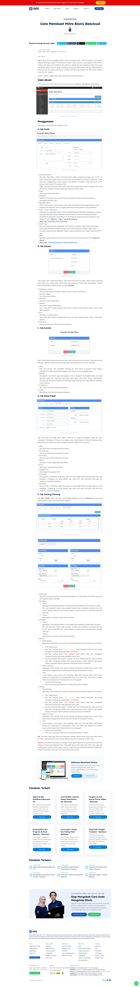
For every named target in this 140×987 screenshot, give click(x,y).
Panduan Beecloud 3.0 (84, 951)
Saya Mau (100, 2)
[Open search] (110, 8)
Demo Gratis (99, 8)
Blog (80, 946)
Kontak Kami (98, 951)
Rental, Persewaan (67, 955)
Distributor (48, 946)
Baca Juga (42, 817)
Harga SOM (32, 953)
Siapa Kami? (98, 946)
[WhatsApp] (136, 983)
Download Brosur (35, 957)
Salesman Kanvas (50, 948)
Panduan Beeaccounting (85, 948)
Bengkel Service (66, 948)
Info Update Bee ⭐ (84, 960)
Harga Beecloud (33, 948)
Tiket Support (98, 953)
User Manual (82, 955)
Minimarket (65, 951)
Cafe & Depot (49, 953)
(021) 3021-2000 (54, 968)
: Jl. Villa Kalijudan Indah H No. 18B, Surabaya (84, 968)
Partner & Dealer (99, 955)
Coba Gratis (77, 776)
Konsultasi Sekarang (79, 914)
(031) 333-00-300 (64, 968)
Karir (96, 948)
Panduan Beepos (83, 953)
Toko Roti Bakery (66, 946)
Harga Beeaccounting (34, 946)
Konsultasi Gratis (90, 776)
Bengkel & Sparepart (51, 955)
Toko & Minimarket (50, 951)
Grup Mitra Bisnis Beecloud (57, 222)
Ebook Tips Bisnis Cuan (84, 958)
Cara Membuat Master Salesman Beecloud (62, 243)
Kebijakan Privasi (99, 958)
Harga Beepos (33, 951)
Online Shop (49, 958)
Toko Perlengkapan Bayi (68, 953)
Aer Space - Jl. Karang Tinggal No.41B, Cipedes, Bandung (87, 969)
